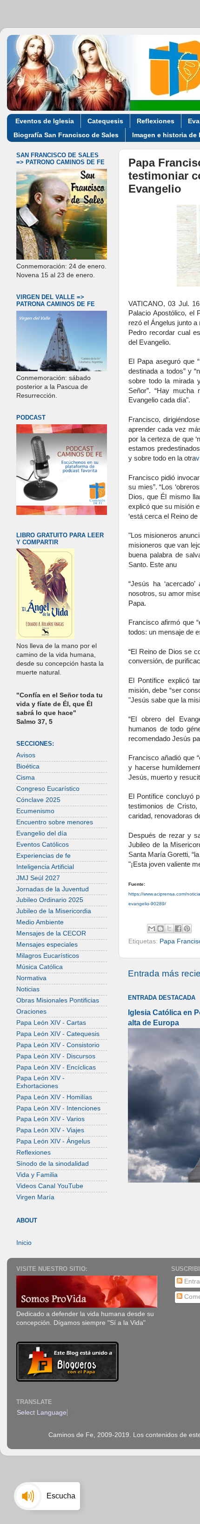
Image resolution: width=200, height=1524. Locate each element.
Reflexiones (155, 121)
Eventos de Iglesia (44, 121)
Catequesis (105, 121)
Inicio (24, 1242)
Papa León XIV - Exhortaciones (40, 1082)
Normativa (31, 978)
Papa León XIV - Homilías (54, 1097)
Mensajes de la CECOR (51, 933)
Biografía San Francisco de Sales (66, 135)
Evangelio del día (41, 833)
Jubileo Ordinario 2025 (49, 899)
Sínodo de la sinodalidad (52, 1163)
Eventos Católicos (42, 844)
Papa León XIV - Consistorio (58, 1045)
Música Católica (39, 966)
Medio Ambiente (40, 922)
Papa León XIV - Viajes (50, 1130)
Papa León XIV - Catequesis (58, 1033)
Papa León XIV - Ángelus (53, 1141)
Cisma (25, 777)
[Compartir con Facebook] (178, 928)
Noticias (28, 989)
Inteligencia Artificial (45, 866)
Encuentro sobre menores (54, 822)
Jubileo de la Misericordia (53, 911)
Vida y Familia (37, 1174)
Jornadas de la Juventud (52, 889)
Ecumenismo (35, 811)
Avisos (25, 755)
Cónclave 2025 (38, 799)
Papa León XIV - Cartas (51, 1022)
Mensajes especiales (47, 944)
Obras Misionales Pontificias (57, 1000)
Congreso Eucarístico (48, 788)
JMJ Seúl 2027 (38, 878)
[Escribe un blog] (160, 928)
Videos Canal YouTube (49, 1186)
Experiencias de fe (43, 855)
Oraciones (31, 1011)
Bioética (28, 766)
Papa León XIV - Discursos (55, 1056)
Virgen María (35, 1197)
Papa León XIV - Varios (50, 1119)
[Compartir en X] (169, 928)
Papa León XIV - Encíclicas (56, 1067)
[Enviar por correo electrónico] (151, 928)
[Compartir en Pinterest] (187, 928)
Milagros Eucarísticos (47, 955)
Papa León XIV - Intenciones (58, 1108)
